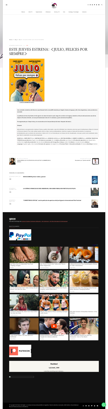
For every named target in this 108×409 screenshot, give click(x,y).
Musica (23, 11)
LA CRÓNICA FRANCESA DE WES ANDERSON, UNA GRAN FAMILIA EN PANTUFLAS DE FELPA (49, 188)
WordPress (25, 406)
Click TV (30, 11)
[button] (104, 405)
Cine (64, 11)
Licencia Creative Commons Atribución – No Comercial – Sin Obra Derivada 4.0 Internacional (44, 221)
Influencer (48, 11)
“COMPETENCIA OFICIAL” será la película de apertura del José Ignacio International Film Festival (52, 200)
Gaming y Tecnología (74, 11)
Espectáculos (39, 11)
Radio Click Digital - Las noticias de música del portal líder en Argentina (33, 405)
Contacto (84, 11)
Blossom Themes (13, 406)
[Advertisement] (54, 26)
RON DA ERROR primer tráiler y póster (34, 176)
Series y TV (57, 11)
